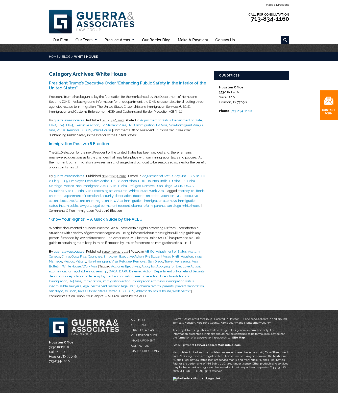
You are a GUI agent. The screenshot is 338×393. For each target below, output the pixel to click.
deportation (123, 196)
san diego (174, 206)
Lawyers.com (204, 345)
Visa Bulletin (74, 191)
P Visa (61, 130)
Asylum (180, 176)
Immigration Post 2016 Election (79, 143)
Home (53, 56)
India (164, 181)
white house (191, 206)
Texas (82, 291)
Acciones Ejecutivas (125, 266)
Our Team (84, 40)
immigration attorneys (160, 201)
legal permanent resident (111, 206)
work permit (181, 291)
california (198, 191)
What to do (144, 291)
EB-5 (69, 125)
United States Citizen (102, 291)
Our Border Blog (156, 40)
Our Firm (60, 40)
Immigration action (116, 281)
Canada (54, 256)
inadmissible (68, 206)
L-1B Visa (188, 181)
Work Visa (156, 191)
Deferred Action (140, 271)
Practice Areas (117, 40)
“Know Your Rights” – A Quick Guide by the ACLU (96, 219)
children (55, 196)
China (66, 256)
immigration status (180, 281)
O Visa (112, 186)
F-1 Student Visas (113, 125)
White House (102, 130)
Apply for (148, 266)
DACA (113, 271)
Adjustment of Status (155, 120)
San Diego (164, 186)
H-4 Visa (116, 201)
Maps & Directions (277, 4)
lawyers (85, 206)
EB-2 (52, 125)
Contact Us (225, 40)
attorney (184, 191)
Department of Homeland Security (88, 196)
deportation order (145, 196)
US (121, 291)
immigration (133, 201)
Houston (153, 181)
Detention (167, 196)
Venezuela (183, 261)
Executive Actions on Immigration (84, 201)
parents (159, 206)
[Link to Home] (95, 21)
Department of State (187, 120)
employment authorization (113, 276)
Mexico (69, 186)
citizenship (99, 271)
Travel (169, 261)
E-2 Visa (193, 176)
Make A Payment (193, 40)
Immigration (145, 125)
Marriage (55, 186)
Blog (66, 56)
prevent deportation (189, 286)
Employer (76, 181)
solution (70, 291)
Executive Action (87, 125)
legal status (129, 286)
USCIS (86, 130)
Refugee (134, 186)
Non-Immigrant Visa (184, 125)
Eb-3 (61, 125)
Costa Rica (79, 256)
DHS (179, 196)
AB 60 (149, 251)
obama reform (142, 206)
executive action (147, 276)
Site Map (238, 337)
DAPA (123, 271)
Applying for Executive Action (178, 266)
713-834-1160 (270, 18)
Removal (73, 130)
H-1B (131, 125)
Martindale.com (229, 345)
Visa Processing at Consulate (106, 191)
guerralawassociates (69, 120)
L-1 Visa (161, 125)
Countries (95, 256)
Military (80, 261)
